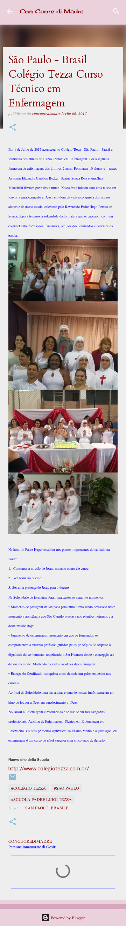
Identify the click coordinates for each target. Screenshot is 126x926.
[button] (12, 127)
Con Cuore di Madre (52, 11)
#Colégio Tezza (28, 788)
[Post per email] (12, 779)
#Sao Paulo (66, 788)
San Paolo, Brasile (46, 807)
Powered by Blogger (67, 917)
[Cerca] (116, 11)
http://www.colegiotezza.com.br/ (48, 768)
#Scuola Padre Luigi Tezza (41, 799)
